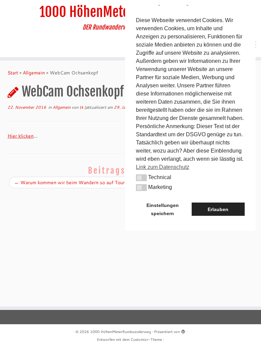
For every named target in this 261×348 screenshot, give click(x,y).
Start (12, 72)
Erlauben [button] (218, 209)
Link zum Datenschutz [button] (162, 167)
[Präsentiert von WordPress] (183, 330)
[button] (141, 177)
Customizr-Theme (146, 339)
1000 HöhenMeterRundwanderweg (120, 331)
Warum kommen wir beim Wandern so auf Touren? (73, 182)
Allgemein (34, 72)
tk (81, 107)
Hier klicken (20, 136)
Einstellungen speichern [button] (162, 209)
